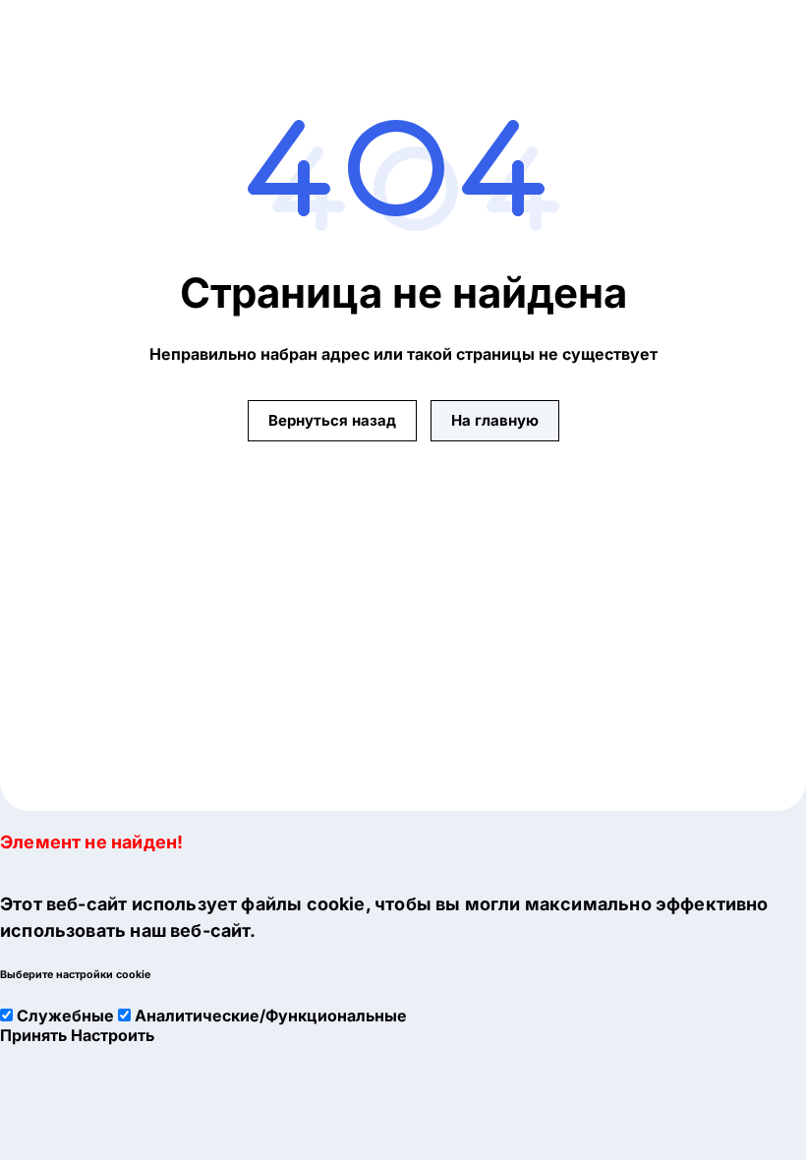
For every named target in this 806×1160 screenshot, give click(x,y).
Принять (33, 1035)
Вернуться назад (332, 420)
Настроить (112, 1035)
